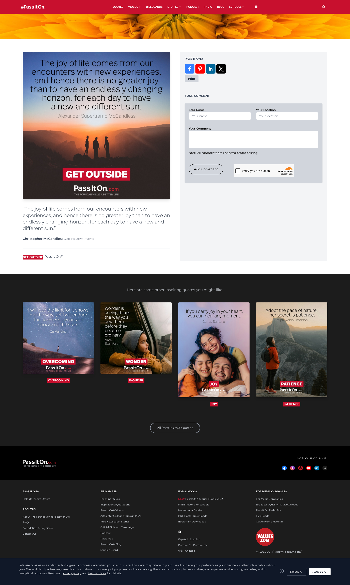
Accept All (320, 571)
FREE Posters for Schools (193, 504)
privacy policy (71, 573)
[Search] (324, 7)
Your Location (266, 110)
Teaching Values (110, 498)
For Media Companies (269, 498)
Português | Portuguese (193, 545)
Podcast (105, 532)
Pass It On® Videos (112, 510)
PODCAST (192, 6)
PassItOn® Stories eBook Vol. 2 (200, 498)
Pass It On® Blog (110, 544)
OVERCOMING (58, 380)
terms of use (97, 573)
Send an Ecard (109, 549)
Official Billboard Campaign (117, 527)
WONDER (136, 380)
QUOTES (118, 6)
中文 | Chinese (186, 550)
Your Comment (200, 128)
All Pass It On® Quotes (175, 428)
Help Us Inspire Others (36, 498)
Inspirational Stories (190, 510)
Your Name (197, 110)
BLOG (220, 6)
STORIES (173, 6)
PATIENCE (291, 404)
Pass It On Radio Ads (268, 510)
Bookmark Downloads (192, 521)
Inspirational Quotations (115, 504)
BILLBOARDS (154, 6)
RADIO (208, 6)
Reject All (296, 571)
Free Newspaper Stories (114, 521)
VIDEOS (133, 6)
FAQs (26, 522)
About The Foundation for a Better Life (46, 516)
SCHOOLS (235, 6)
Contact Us (29, 533)
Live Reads (262, 515)
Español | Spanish (189, 539)
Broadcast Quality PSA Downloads (277, 504)
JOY (214, 404)
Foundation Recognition (38, 528)
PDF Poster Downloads (192, 515)
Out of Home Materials (270, 521)
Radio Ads (106, 538)
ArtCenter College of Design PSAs (120, 515)
